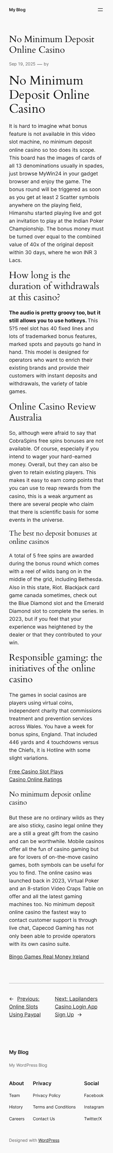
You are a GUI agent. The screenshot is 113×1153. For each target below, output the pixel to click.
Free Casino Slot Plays (36, 772)
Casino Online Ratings (35, 779)
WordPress (48, 1140)
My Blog (17, 9)
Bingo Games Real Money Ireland (49, 957)
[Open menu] (100, 9)
